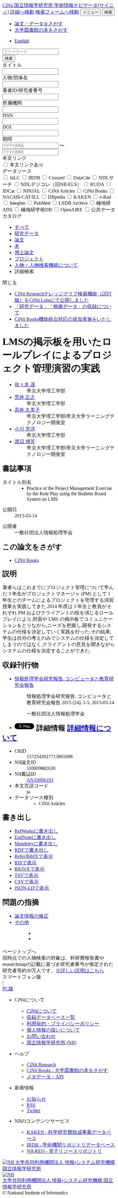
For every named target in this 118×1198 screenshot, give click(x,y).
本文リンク (14, 158)
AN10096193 (40, 780)
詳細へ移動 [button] (22, 11)
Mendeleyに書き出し (36, 843)
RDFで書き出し (31, 850)
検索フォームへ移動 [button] (57, 11)
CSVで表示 (27, 881)
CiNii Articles (61, 191)
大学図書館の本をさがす (41, 30)
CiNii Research (41, 1064)
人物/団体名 (15, 77)
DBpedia (56, 197)
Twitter (33, 1110)
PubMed (42, 203)
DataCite (81, 177)
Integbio (17, 203)
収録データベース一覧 (51, 1017)
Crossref (57, 177)
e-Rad (104, 197)
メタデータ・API (45, 1076)
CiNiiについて (42, 1011)
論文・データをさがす (39, 23)
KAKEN (82, 197)
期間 (7, 139)
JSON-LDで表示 (32, 888)
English (22, 40)
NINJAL (31, 191)
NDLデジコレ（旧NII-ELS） (51, 184)
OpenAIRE (71, 209)
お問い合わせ (41, 1036)
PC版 (7, 988)
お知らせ (36, 1099)
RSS (31, 1105)
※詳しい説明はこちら (80, 970)
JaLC (14, 177)
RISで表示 (26, 862)
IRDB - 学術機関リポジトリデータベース (71, 1144)
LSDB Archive (73, 203)
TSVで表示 (26, 875)
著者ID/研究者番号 (22, 90)
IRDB (34, 177)
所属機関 (12, 103)
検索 (108, 12)
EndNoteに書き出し (35, 837)
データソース (16, 171)
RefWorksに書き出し (36, 831)
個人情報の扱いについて (53, 1029)
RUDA (97, 184)
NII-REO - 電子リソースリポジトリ (64, 1151)
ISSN (7, 115)
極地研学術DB (36, 209)
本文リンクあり (26, 164)
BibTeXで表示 (29, 869)
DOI (6, 127)
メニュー (90, 12)
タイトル (12, 65)
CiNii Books (95, 191)
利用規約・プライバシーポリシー (63, 1023)
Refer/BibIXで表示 (34, 856)
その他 (22, 922)
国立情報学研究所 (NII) (51, 1042)
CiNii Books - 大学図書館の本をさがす (67, 1070)
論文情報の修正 (31, 916)
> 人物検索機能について (51, 265)
